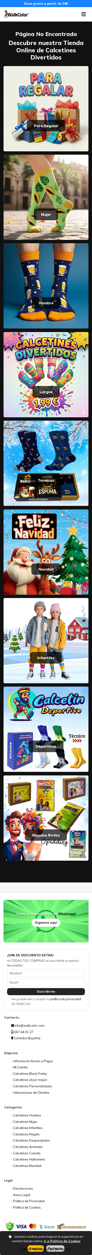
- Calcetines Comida (25, 1153)
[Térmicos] (46, 463)
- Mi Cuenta (19, 1067)
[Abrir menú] (83, 14)
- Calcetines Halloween (28, 1159)
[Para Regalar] (46, 108)
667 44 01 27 (23, 1032)
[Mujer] (46, 197)
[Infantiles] (46, 640)
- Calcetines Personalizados (31, 1086)
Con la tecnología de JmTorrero (46, 1249)
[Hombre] (46, 286)
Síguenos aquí (46, 922)
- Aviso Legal (20, 1195)
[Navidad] (46, 551)
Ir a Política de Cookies (62, 1241)
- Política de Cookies (26, 1207)
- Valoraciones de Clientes (30, 1092)
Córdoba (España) (26, 1038)
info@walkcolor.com (29, 1025)
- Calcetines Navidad (26, 1166)
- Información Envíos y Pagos (32, 1061)
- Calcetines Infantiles (26, 1128)
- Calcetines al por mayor (29, 1080)
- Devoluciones (22, 1188)
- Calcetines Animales (27, 1147)
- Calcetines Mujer (24, 1122)
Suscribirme (46, 991)
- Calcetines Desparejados (30, 1140)
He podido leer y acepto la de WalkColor (46, 1001)
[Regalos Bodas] (46, 817)
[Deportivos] (46, 729)
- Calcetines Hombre (26, 1115)
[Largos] (46, 374)
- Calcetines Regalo (25, 1134)
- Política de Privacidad (28, 1201)
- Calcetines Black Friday (29, 1073)
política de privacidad (65, 999)
